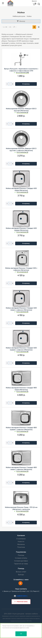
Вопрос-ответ (21, 572)
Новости (21, 541)
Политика (21, 547)
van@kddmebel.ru (21, 596)
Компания (21, 535)
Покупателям (21, 552)
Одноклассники (20, 583)
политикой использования (10, 628)
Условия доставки (21, 561)
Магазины (21, 544)
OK (21, 633)
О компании (21, 539)
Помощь (21, 555)
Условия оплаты (21, 558)
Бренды (21, 574)
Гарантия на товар (21, 564)
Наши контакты (21, 589)
